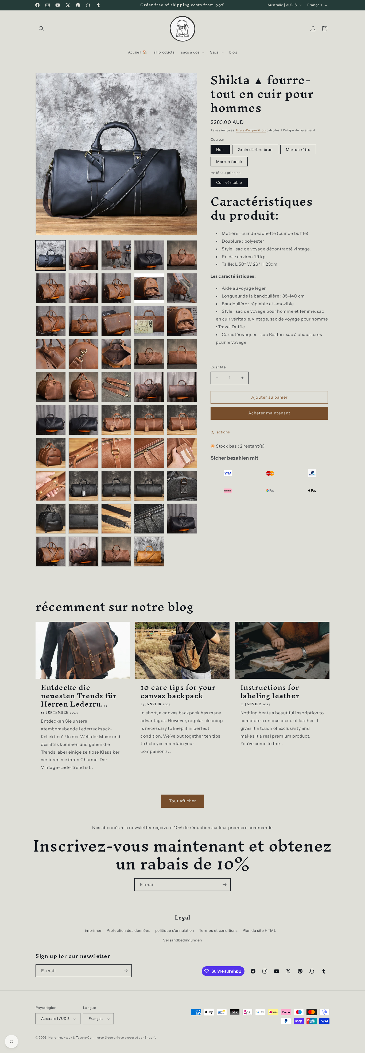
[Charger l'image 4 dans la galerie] (149, 255)
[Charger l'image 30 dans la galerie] (182, 420)
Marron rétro (298, 149)
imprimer (93, 930)
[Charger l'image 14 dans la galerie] (149, 321)
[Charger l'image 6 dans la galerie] (51, 288)
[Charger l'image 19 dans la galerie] (149, 354)
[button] (41, 29)
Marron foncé (229, 161)
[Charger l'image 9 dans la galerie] (149, 288)
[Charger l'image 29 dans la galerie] (149, 420)
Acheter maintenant (269, 412)
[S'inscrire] (224, 884)
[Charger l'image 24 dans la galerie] (149, 387)
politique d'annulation (174, 930)
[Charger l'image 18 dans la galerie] (116, 354)
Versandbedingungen (182, 940)
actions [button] (223, 432)
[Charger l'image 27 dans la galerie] (83, 420)
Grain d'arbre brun (255, 149)
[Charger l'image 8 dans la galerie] (116, 288)
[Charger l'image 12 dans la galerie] (83, 321)
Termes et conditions (218, 930)
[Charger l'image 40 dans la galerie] (182, 486)
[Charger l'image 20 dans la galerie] (182, 354)
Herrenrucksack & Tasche (67, 1037)
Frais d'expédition (251, 130)
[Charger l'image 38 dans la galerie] (116, 486)
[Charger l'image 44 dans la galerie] (149, 518)
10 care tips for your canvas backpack (178, 691)
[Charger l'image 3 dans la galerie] (116, 255)
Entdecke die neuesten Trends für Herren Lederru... (79, 695)
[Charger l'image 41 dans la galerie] (51, 518)
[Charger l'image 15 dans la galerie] (182, 321)
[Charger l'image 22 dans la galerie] (83, 387)
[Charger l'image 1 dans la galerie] (51, 255)
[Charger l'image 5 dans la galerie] (182, 255)
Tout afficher (182, 800)
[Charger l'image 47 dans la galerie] (83, 551)
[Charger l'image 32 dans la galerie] (83, 453)
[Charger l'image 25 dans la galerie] (182, 387)
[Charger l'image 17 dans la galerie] (83, 354)
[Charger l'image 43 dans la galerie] (116, 518)
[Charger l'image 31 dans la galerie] (51, 453)
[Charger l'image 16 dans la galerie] (51, 354)
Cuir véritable (229, 182)
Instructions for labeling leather (270, 691)
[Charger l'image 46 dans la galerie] (51, 551)
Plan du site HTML (259, 930)
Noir (220, 149)
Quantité (218, 367)
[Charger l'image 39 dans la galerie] (149, 486)
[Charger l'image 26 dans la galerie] (51, 420)
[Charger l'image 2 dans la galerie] (83, 255)
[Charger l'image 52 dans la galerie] (149, 551)
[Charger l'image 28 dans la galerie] (116, 420)
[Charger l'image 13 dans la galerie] (116, 321)
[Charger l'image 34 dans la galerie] (149, 453)
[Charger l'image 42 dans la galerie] (83, 518)
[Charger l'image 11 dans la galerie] (51, 321)
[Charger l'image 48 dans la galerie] (116, 551)
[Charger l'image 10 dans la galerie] (182, 288)
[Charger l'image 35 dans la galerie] (182, 453)
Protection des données (128, 930)
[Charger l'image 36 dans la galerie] (51, 486)
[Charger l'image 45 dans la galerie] (182, 518)
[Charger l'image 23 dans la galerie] (116, 387)
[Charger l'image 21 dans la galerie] (51, 387)
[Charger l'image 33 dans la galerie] (116, 453)
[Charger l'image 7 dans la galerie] (83, 288)
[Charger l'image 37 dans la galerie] (83, 486)
